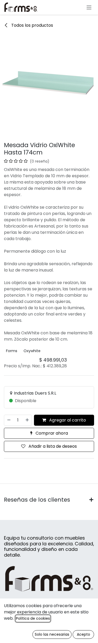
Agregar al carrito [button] (67, 420)
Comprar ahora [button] (51, 433)
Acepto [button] (83, 634)
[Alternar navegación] (89, 7)
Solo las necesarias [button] (52, 634)
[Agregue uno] (27, 420)
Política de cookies (33, 618)
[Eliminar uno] (8, 420)
